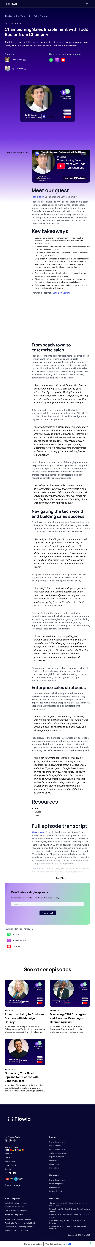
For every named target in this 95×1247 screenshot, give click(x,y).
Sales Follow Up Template (14, 1207)
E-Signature (54, 1160)
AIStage (17, 1185)
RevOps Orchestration (57, 1191)
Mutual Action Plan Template (16, 1210)
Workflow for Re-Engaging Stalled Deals (20, 1223)
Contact (8, 1157)
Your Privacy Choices (55, 1244)
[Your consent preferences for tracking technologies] (91, 1243)
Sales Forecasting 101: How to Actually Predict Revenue (67, 1221)
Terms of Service (11, 1165)
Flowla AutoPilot (55, 1145)
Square (38, 811)
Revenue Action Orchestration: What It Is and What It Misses (69, 1216)
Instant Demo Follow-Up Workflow (18, 1219)
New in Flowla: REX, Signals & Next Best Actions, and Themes (69, 1210)
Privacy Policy (10, 1161)
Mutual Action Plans (57, 1149)
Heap (37, 815)
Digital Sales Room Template (16, 1203)
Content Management (57, 1153)
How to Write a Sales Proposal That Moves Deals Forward (68, 1227)
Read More (61, 878)
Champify (72, 196)
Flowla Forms (54, 1164)
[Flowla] (12, 4)
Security (8, 1169)
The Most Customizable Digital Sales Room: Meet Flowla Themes (68, 1204)
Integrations (54, 1168)
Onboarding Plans (56, 1184)
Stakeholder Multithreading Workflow (19, 1227)
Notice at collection (33, 1244)
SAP (36, 808)
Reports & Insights (56, 1157)
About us (8, 1154)
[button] (86, 3)
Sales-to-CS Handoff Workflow (16, 1230)
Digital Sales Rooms (57, 1142)
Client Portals (54, 1187)
